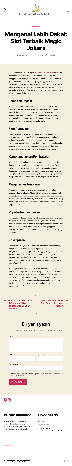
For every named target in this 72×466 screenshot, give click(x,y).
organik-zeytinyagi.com (20, 461)
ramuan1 (26, 55)
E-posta (40, 355)
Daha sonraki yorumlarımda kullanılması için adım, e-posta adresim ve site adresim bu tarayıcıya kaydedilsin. (37, 374)
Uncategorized (36, 27)
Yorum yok (52, 55)
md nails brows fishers (44, 73)
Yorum (11, 336)
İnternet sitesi (13, 364)
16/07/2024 (38, 55)
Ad (10, 355)
